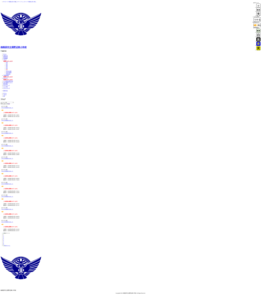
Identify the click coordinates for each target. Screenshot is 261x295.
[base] (258, 32)
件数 (2, 103)
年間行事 (5, 56)
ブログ (5, 94)
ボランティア (6, 85)
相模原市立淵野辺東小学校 (14, 47)
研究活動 (5, 84)
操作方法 (5, 90)
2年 (7, 64)
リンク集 (5, 86)
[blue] (258, 45)
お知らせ (5, 55)
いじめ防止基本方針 (8, 81)
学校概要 (5, 58)
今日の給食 (8, 72)
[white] (258, 36)
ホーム (5, 54)
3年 (7, 65)
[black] (258, 41)
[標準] (258, 11)
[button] (10, 1)
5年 (7, 68)
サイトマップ (6, 88)
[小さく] (258, 7)
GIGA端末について (8, 82)
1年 (7, 62)
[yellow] (258, 50)
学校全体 (8, 74)
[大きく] (258, 15)
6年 (4, 96)
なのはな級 (8, 71)
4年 (7, 66)
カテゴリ (3, 102)
